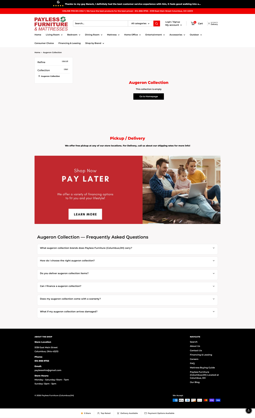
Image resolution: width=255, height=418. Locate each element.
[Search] (156, 23)
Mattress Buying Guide (202, 367)
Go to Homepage (148, 96)
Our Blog (195, 382)
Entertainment (153, 34)
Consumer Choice (44, 43)
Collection (43, 70)
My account (172, 25)
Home (38, 34)
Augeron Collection (52, 52)
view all (65, 61)
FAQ (192, 363)
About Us (195, 346)
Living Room (53, 34)
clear (66, 69)
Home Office (131, 34)
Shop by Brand (93, 43)
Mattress (112, 34)
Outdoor (194, 34)
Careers (194, 359)
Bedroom (72, 34)
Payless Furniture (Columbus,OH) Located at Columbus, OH (204, 375)
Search (193, 342)
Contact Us (196, 350)
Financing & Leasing (69, 43)
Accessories (175, 34)
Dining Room (92, 34)
